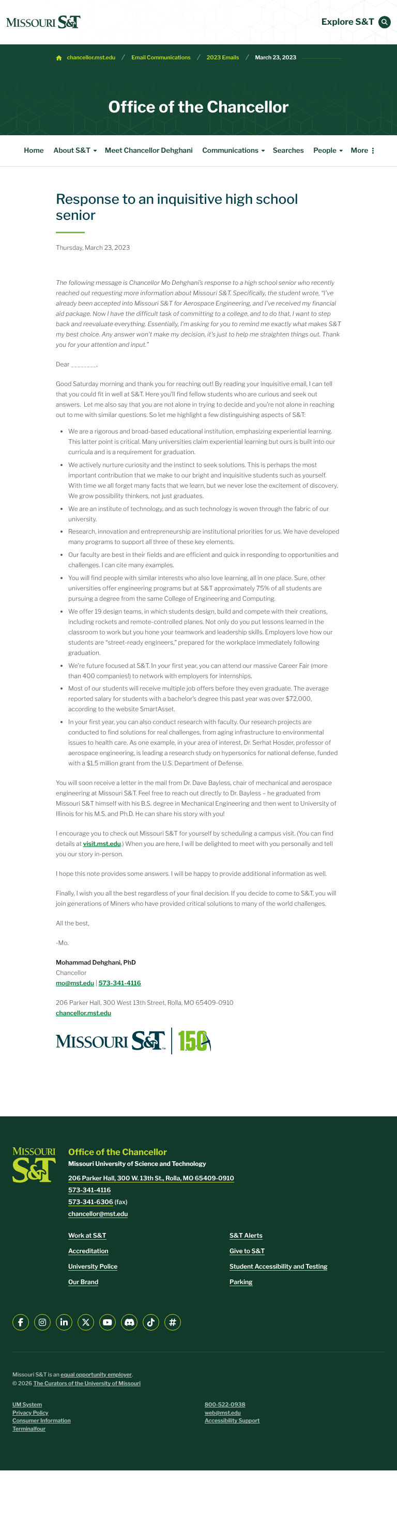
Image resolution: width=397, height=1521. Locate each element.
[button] (384, 22)
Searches (288, 151)
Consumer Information (41, 1420)
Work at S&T (87, 1235)
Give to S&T (247, 1251)
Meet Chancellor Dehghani (149, 151)
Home (33, 151)
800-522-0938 (225, 1404)
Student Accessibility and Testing (278, 1266)
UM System (27, 1404)
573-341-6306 (90, 1202)
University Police (92, 1266)
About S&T (71, 151)
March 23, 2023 (276, 57)
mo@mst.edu (75, 983)
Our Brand (83, 1282)
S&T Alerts (246, 1235)
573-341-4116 (120, 983)
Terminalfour (28, 1429)
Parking (241, 1282)
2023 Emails (223, 57)
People (324, 151)
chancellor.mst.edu (91, 57)
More (360, 151)
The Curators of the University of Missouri (87, 1383)
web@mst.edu (223, 1413)
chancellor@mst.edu (98, 1214)
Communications (230, 151)
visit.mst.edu (102, 843)
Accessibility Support (232, 1420)
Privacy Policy (30, 1413)
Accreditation (88, 1251)
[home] (43, 22)
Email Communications (160, 57)
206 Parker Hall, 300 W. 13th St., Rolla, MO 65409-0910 (151, 1178)
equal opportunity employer (96, 1374)
